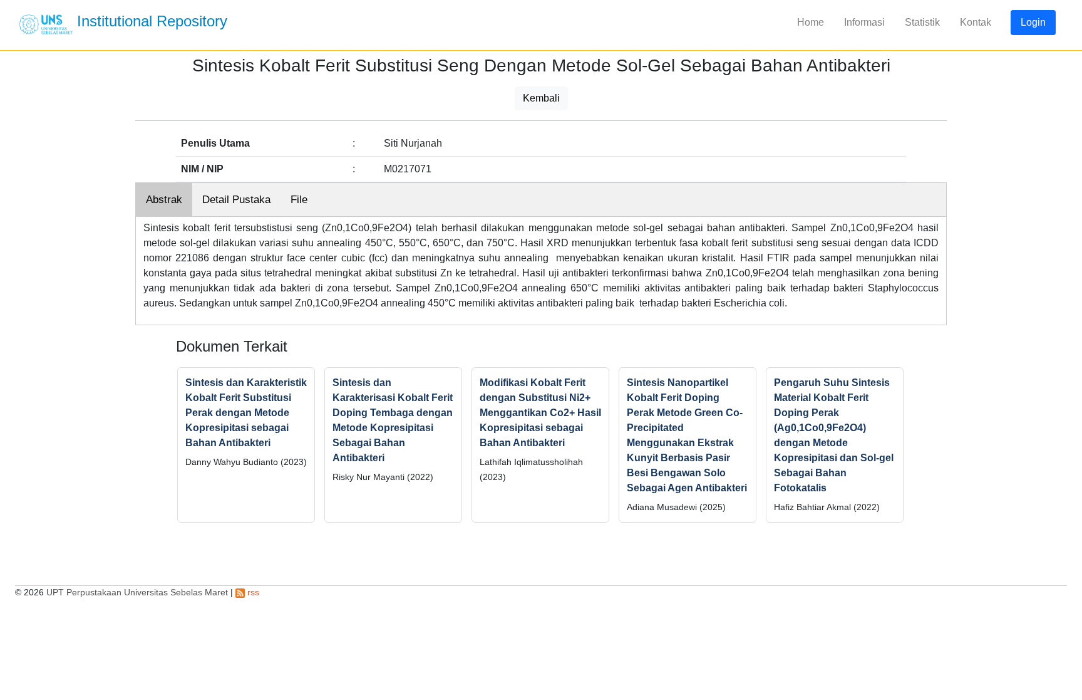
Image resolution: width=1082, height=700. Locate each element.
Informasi (864, 22)
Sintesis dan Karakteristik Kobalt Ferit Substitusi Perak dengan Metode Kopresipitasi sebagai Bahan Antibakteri (246, 412)
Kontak (975, 22)
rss (252, 592)
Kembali (541, 98)
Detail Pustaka (236, 200)
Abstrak (164, 200)
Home (810, 22)
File (299, 200)
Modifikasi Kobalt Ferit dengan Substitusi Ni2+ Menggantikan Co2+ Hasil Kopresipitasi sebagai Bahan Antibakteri (540, 412)
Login (1033, 22)
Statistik (922, 22)
